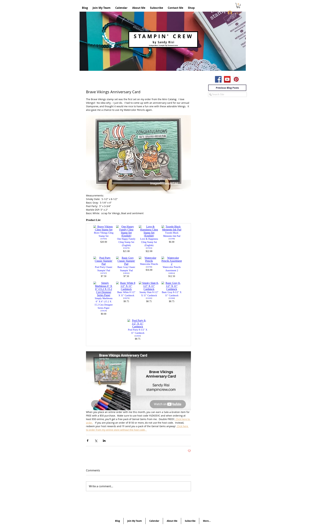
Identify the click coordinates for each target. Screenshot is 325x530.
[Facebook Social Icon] (218, 79)
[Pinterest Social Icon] (236, 79)
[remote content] (138, 283)
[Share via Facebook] (87, 440)
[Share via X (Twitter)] (96, 440)
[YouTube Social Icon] (227, 79)
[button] (238, 5)
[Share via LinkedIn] (104, 440)
